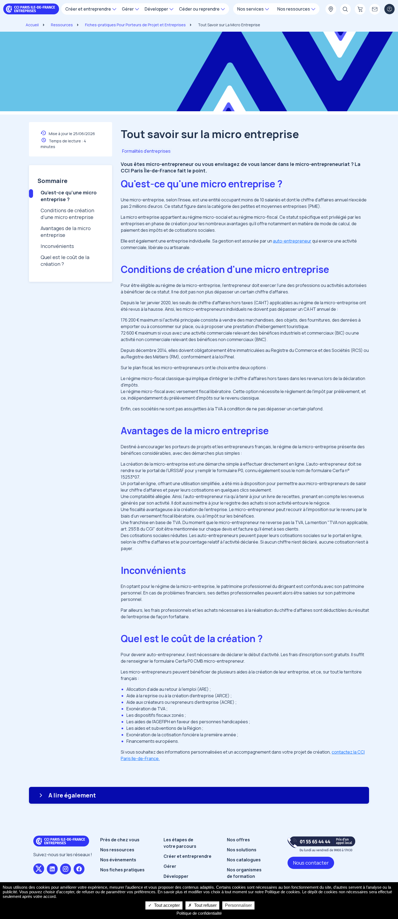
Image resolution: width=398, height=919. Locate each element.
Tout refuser (205, 905)
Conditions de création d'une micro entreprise (67, 213)
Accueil (32, 24)
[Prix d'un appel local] (321, 843)
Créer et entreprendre (187, 856)
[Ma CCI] (330, 9)
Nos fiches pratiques (122, 870)
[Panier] (360, 9)
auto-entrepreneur (292, 241)
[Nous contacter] (374, 9)
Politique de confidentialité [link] (199, 913)
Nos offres (238, 840)
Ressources (62, 24)
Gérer (170, 866)
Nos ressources (117, 850)
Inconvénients (57, 246)
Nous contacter (311, 862)
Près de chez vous (119, 840)
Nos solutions (241, 850)
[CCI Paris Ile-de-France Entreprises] (31, 8)
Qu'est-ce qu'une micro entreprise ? (69, 195)
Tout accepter (166, 905)
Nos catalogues (244, 860)
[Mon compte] (389, 9)
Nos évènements (118, 860)
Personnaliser (238, 905)
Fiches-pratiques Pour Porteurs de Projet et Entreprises (135, 24)
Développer (176, 876)
